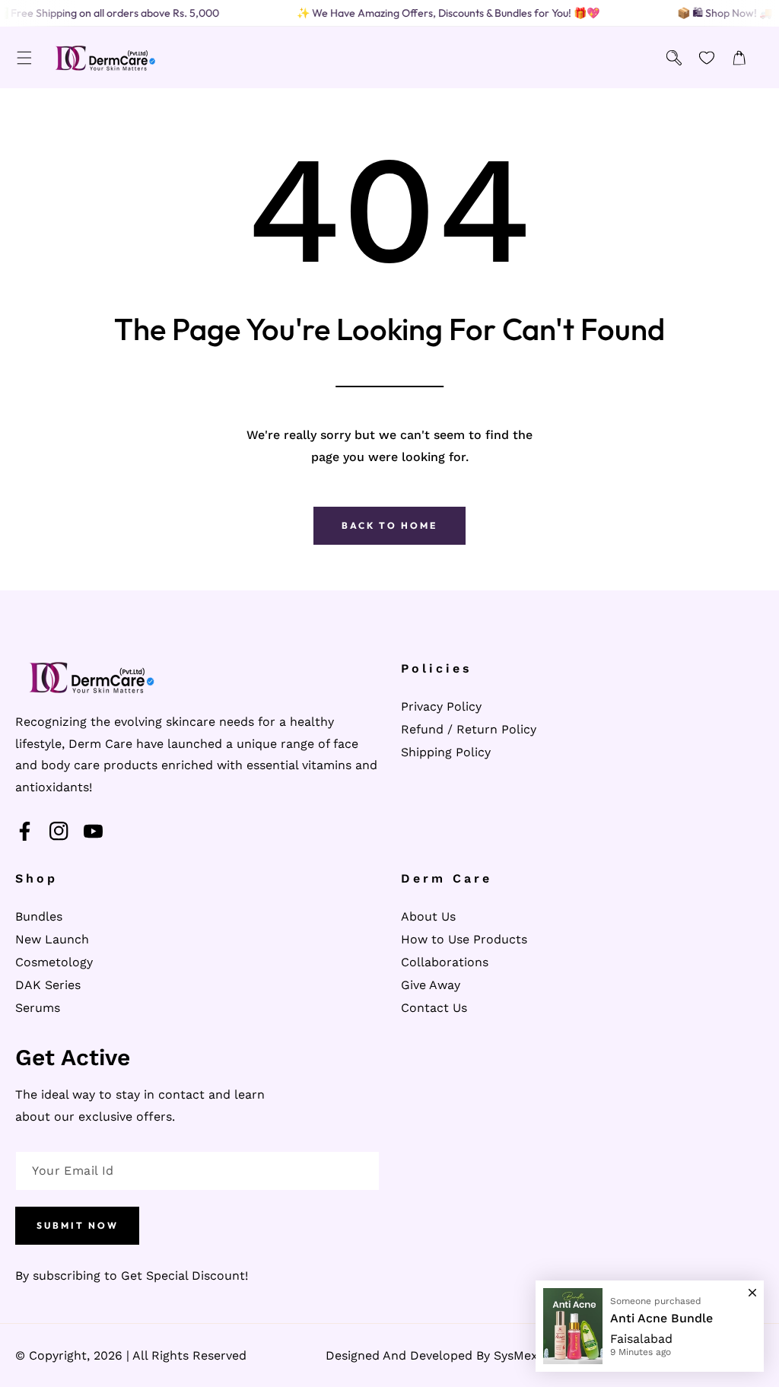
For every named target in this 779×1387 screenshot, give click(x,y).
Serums (37, 1007)
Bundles (38, 916)
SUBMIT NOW (78, 1225)
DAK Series (48, 985)
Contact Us (434, 1007)
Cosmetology (54, 962)
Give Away (430, 985)
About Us (428, 916)
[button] (24, 57)
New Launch (52, 939)
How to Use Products (464, 939)
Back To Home (389, 525)
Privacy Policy (441, 706)
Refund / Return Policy (468, 729)
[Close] (752, 1286)
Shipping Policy (446, 752)
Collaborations (444, 962)
